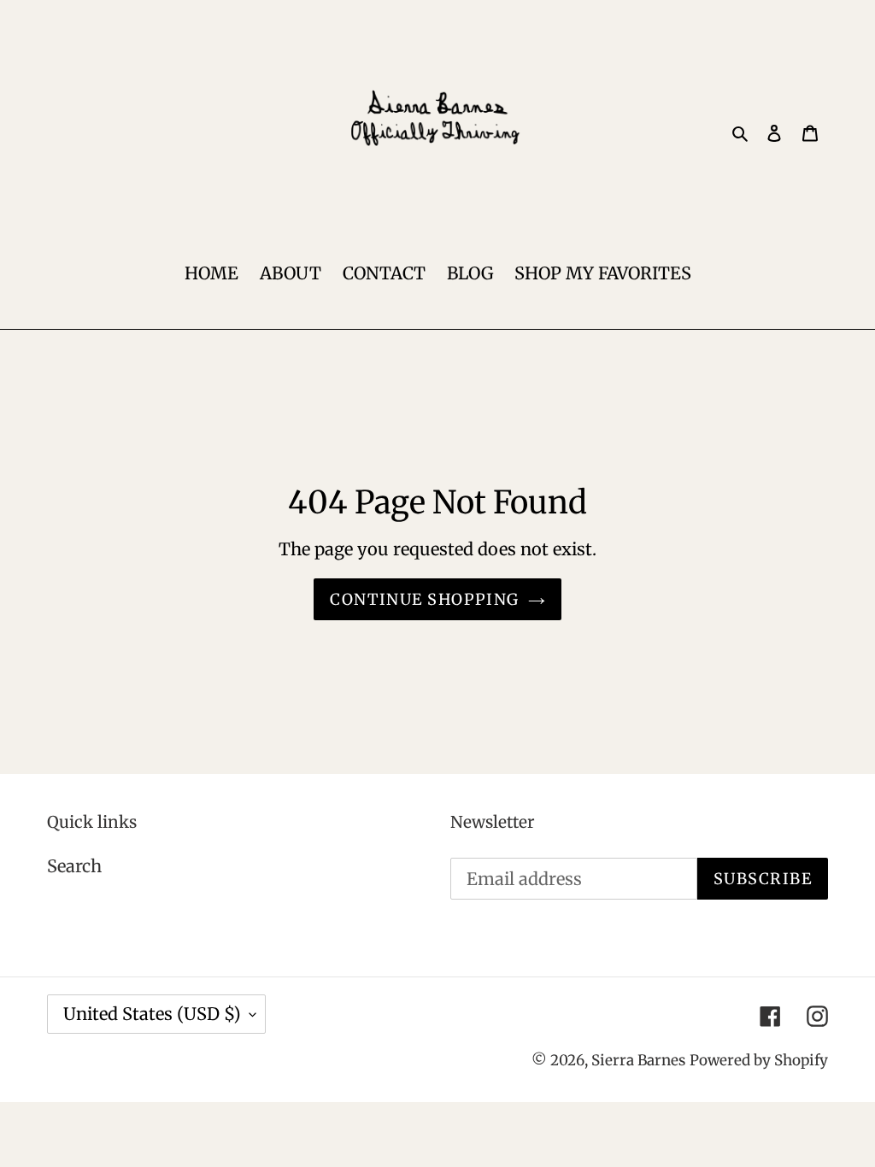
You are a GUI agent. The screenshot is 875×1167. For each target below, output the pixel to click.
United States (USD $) (152, 1013)
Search (74, 866)
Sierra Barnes (638, 1060)
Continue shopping (424, 599)
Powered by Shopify (759, 1060)
